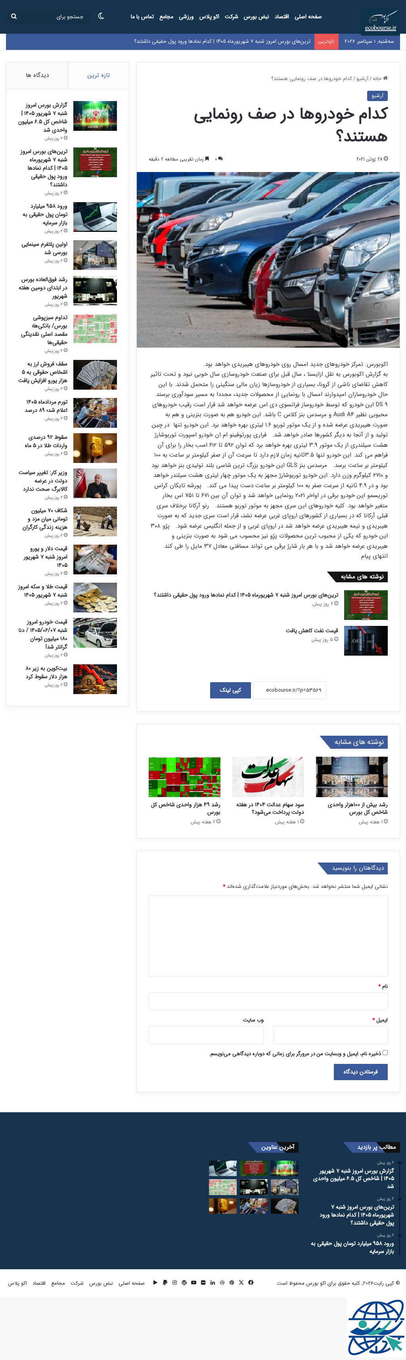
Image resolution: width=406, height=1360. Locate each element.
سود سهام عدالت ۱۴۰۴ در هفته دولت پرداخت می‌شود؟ (270, 808)
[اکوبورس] (380, 22)
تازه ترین (99, 75)
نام (383, 986)
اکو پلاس (209, 16)
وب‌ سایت (253, 1020)
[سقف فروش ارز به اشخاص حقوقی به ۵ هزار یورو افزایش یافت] (95, 375)
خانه (378, 79)
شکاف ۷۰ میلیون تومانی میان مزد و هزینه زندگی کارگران (45, 519)
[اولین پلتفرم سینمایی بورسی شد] (95, 255)
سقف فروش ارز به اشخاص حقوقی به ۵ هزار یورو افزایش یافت (42, 372)
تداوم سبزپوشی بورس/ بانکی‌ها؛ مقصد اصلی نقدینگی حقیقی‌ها (44, 330)
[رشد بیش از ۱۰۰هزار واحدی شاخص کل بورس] (352, 777)
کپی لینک (230, 690)
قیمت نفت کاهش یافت (312, 630)
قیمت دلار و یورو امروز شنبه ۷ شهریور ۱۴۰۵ (45, 557)
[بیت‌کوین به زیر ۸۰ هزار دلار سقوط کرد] (95, 679)
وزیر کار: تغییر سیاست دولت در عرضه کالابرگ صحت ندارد (43, 481)
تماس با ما (142, 16)
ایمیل (380, 1020)
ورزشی (186, 16)
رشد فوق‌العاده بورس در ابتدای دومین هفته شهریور (43, 287)
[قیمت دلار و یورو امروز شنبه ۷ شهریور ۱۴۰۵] (95, 559)
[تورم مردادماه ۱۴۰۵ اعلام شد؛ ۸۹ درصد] (95, 413)
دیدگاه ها (37, 75)
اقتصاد (282, 16)
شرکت (231, 16)
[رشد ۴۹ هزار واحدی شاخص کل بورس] (184, 777)
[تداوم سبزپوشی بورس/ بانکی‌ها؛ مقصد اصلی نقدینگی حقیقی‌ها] (95, 328)
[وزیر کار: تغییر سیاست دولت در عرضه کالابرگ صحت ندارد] (95, 483)
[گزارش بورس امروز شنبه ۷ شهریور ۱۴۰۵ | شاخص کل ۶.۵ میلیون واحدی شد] (95, 116)
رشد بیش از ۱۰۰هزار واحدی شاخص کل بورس (358, 808)
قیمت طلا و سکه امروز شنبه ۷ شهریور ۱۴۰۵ (42, 590)
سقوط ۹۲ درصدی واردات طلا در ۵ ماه (46, 441)
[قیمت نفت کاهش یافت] (366, 641)
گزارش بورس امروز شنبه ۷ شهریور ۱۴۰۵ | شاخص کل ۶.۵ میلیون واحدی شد (42, 117)
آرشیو (362, 79)
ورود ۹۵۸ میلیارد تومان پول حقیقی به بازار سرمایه (45, 214)
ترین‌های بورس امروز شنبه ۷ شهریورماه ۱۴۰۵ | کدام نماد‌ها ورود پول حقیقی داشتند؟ (222, 41)
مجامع (166, 16)
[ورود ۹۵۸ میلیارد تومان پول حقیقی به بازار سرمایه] (95, 217)
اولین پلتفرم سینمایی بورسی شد (44, 248)
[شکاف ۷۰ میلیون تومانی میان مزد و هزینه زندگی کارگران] (95, 521)
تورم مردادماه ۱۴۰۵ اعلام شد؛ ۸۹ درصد (46, 406)
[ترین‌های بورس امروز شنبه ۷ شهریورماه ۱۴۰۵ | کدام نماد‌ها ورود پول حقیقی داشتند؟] (366, 605)
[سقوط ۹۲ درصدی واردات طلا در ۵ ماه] (95, 448)
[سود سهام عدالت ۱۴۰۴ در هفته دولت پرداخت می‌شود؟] (268, 777)
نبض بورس (256, 16)
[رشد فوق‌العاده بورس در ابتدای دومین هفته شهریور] (95, 290)
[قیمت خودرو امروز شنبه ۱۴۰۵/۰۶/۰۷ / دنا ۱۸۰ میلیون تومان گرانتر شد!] (95, 633)
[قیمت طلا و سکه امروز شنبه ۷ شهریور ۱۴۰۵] (95, 597)
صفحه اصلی (308, 16)
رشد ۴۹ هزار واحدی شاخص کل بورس (185, 808)
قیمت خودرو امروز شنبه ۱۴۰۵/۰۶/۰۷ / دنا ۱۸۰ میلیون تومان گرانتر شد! (43, 634)
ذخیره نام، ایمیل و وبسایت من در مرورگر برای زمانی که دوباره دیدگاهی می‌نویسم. (295, 1054)
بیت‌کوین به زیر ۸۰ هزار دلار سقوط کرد (46, 672)
